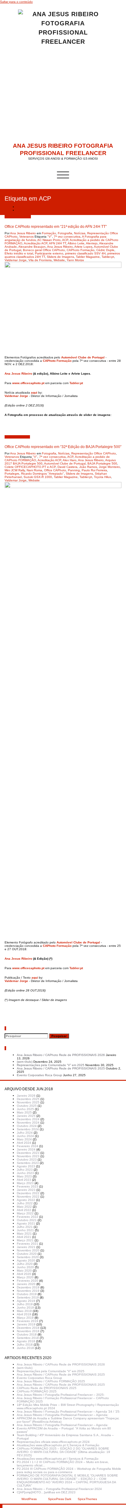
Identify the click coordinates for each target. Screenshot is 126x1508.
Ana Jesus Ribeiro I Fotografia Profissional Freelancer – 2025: (61, 1394)
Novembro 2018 (28, 1331)
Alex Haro (69, 460)
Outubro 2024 (27, 1126)
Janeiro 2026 (26, 1095)
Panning (74, 470)
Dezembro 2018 (28, 1327)
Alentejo (92, 243)
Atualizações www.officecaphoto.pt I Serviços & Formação (57, 1458)
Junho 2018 (25, 1348)
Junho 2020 (25, 1267)
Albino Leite (76, 243)
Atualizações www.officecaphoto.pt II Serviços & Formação (58, 1445)
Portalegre (12, 473)
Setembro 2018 (28, 1337)
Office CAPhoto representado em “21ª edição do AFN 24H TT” (61, 210)
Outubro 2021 (27, 1220)
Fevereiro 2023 (27, 1186)
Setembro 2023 (28, 1163)
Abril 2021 (24, 1237)
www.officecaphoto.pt (28, 383)
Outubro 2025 (27, 1105)
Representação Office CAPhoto (93, 453)
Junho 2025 (25, 1109)
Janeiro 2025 (26, 1115)
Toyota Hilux (102, 477)
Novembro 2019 (28, 1290)
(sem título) (24, 1061)
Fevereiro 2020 (27, 1280)
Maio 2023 (24, 1176)
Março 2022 (25, 1213)
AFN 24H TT (57, 243)
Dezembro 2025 (28, 1099)
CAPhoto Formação (80, 250)
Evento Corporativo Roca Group (39, 1075)
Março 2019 (25, 1317)
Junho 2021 (25, 1230)
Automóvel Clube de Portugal (83, 357)
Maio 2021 (24, 1233)
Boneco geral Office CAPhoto (44, 250)
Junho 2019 (25, 1307)
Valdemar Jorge (16, 260)
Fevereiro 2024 (27, 1146)
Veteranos (26, 236)
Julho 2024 (25, 1132)
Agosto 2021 (26, 1223)
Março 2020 (25, 1277)
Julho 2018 (25, 1344)
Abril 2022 (24, 1210)
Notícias (79, 233)
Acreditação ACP (35, 243)
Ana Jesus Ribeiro (23, 233)
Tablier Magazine (88, 256)
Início (20, 207)
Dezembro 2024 (28, 1119)
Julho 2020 (25, 1263)
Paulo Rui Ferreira (94, 470)
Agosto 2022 (26, 1200)
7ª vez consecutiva (67, 236)
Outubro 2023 (27, 1159)
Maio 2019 (24, 1311)
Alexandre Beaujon (32, 246)
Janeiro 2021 (26, 1247)
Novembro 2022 (28, 1196)
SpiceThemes (87, 1499)
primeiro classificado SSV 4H (85, 253)
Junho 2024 (25, 1136)
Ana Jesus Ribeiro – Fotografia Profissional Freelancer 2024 (59, 1489)
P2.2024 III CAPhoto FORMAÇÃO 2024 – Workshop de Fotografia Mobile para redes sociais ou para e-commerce (69, 1470)
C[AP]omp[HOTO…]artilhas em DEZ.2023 (46, 1492)
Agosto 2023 (26, 1166)
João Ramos (88, 467)
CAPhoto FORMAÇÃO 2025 (37, 1391)
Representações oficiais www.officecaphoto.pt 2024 (53, 1441)
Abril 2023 (24, 1179)
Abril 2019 (24, 1314)
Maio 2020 (24, 1270)
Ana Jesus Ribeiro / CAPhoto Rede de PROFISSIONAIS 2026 (61, 1055)
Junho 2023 (25, 1173)
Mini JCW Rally (15, 470)
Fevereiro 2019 (27, 1321)
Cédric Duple (105, 250)
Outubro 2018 (27, 1334)
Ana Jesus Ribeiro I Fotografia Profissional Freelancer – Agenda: (62, 1415)
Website (59, 260)
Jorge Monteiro (109, 467)
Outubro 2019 (27, 1294)
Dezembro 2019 (28, 1287)
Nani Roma (34, 470)
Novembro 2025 (28, 1102)
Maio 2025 (24, 1112)
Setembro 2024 (28, 1129)
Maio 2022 (24, 1206)
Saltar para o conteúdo (16, 1)
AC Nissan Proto (49, 240)
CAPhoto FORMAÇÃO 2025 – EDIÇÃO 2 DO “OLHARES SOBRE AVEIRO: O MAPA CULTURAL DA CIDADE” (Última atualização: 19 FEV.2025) (63, 1452)
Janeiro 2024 (26, 1149)
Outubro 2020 (27, 1253)
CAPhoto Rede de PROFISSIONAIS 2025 (46, 1388)
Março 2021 (25, 1240)
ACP (65, 240)
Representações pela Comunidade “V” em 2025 (50, 1065)
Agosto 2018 (26, 1341)
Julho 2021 (25, 1226)
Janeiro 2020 (26, 1284)
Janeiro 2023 (26, 1189)
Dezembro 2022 (28, 1193)
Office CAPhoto (55, 470)
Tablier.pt (108, 256)
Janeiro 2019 (26, 1324)
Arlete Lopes (83, 246)
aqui (34, 392)
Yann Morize (75, 260)
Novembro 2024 (28, 1122)
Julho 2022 (25, 1203)
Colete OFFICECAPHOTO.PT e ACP (30, 467)
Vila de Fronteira (40, 260)
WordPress (29, 1499)
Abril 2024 (24, 1142)
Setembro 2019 (28, 1297)
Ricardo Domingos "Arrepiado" (42, 473)
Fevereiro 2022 (27, 1216)
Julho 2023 (25, 1169)
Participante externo (49, 253)
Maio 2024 (24, 1139)
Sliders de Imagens (60, 256)
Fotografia (65, 233)
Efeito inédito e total (19, 253)
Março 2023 (25, 1183)
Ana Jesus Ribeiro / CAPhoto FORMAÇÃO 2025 (51, 1381)
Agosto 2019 (26, 1300)
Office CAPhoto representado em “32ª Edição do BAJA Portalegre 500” (63, 447)
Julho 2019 (25, 1304)
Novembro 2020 (28, 1250)
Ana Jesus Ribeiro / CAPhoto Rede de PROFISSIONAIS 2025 (61, 1068)
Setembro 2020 (28, 1257)
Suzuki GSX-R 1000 (38, 477)
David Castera (67, 467)
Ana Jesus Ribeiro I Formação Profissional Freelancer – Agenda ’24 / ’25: (68, 1411)
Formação (49, 233)
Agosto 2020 (26, 1260)
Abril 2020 (24, 1274)
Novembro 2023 (28, 1156)
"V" (49, 236)
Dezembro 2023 (28, 1152)
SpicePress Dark (59, 1499)
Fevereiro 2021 (27, 1243)
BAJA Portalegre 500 (102, 463)
